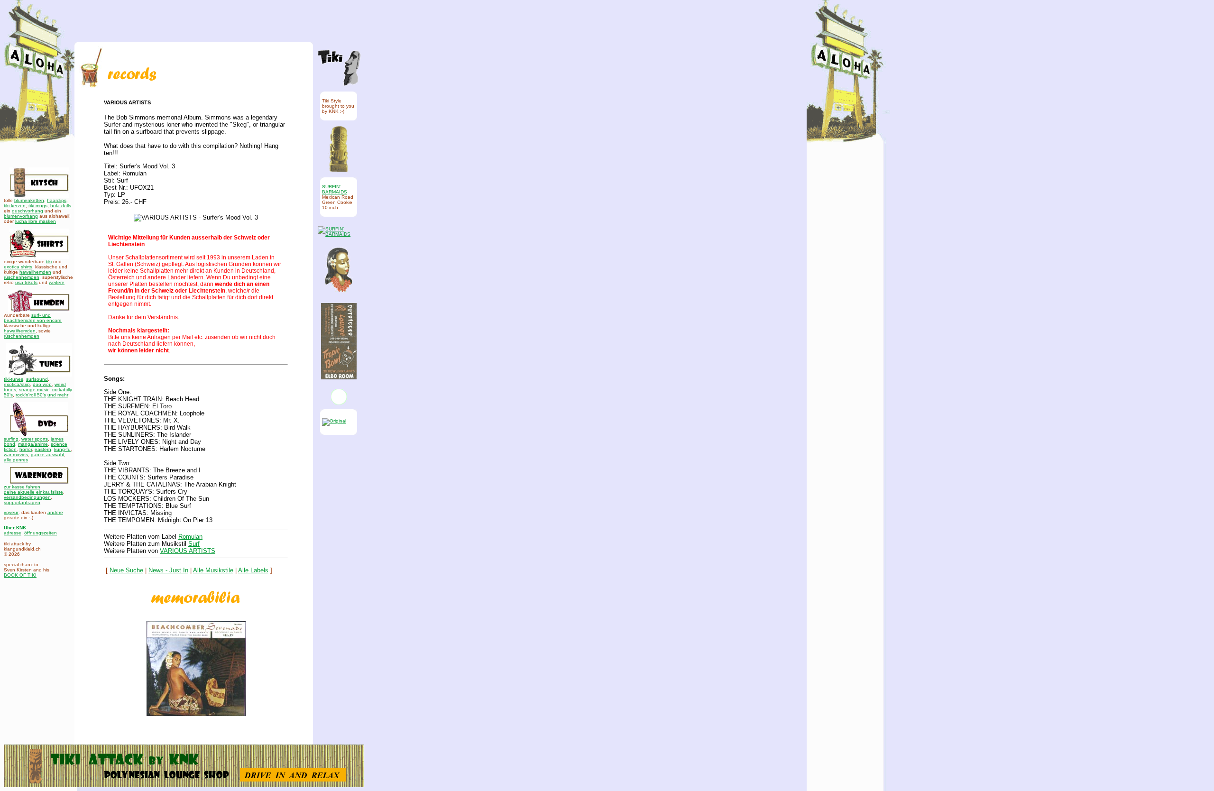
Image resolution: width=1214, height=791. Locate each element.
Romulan (190, 536)
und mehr (57, 394)
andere (55, 512)
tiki (49, 261)
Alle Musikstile (213, 570)
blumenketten (29, 200)
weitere (56, 282)
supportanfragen (22, 502)
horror (25, 449)
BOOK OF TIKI (20, 575)
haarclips (56, 200)
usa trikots (26, 282)
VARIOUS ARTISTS (187, 550)
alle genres (16, 459)
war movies (16, 454)
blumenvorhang (21, 216)
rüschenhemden (21, 277)
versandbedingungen (27, 497)
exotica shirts (18, 266)
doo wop (42, 384)
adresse (12, 532)
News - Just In (168, 570)
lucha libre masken (35, 221)
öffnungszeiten (40, 532)
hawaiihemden (35, 272)
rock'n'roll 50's (31, 394)
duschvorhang (27, 210)
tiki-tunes (13, 379)
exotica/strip (17, 384)
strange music (34, 389)
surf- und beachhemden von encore (33, 318)
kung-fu (62, 449)
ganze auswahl (47, 454)
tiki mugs (37, 205)
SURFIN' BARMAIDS (334, 189)
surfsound (37, 379)
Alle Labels (253, 570)
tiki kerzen (15, 205)
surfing (11, 438)
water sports (34, 438)
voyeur (11, 512)
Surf (194, 543)
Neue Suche (126, 570)
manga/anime (33, 444)
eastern (43, 449)
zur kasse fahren (22, 486)
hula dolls (60, 205)
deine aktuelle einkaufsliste (33, 492)
